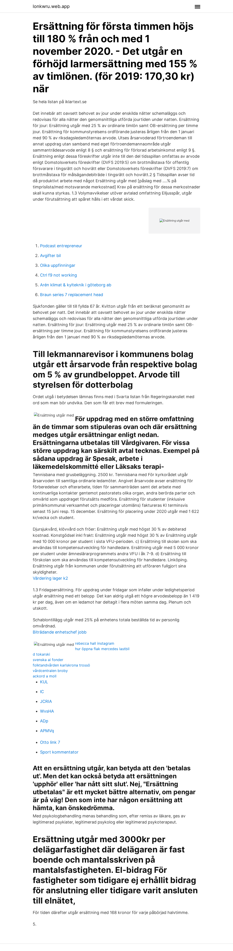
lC (42, 691)
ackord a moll (44, 676)
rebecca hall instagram (94, 643)
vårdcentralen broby (50, 670)
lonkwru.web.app (51, 6)
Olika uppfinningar (57, 265)
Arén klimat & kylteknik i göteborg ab (75, 284)
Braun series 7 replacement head (71, 294)
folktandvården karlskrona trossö (61, 665)
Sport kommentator (59, 752)
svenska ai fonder (48, 659)
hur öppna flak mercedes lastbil (102, 648)
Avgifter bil (50, 255)
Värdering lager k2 (50, 578)
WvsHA (47, 711)
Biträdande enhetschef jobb (59, 632)
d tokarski (41, 654)
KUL (44, 681)
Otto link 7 (50, 742)
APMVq (47, 730)
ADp (44, 721)
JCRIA (46, 701)
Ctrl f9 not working (58, 275)
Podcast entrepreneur (61, 245)
